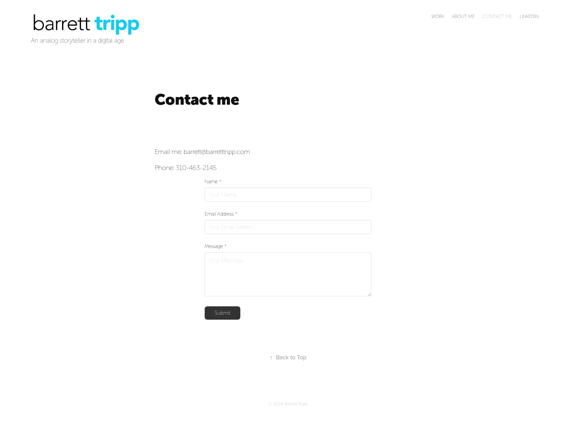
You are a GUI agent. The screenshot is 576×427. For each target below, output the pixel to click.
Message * (216, 246)
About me (463, 16)
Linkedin (529, 16)
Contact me (497, 16)
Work (437, 16)
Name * (213, 181)
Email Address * (221, 214)
